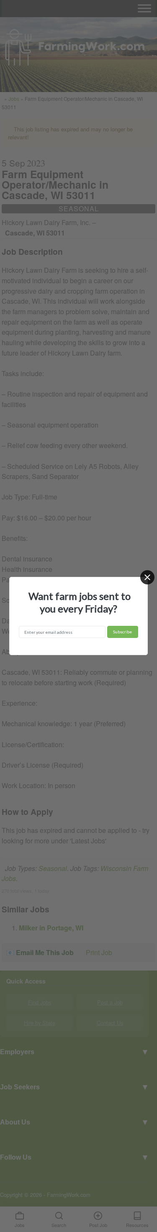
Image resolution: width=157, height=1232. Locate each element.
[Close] (147, 577)
